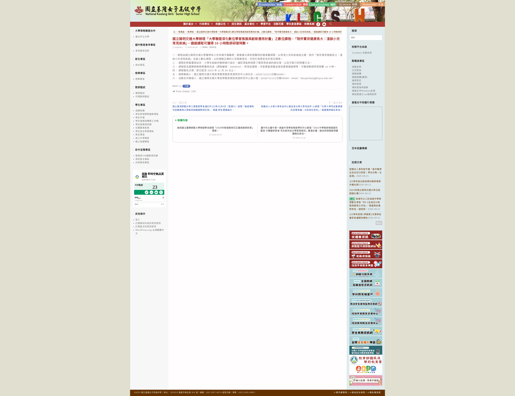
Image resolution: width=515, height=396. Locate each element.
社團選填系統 (142, 128)
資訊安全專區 (142, 159)
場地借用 (356, 84)
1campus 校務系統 (362, 53)
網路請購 (356, 73)
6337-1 (176, 86)
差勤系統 (356, 67)
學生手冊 (140, 117)
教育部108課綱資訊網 (146, 156)
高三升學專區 (142, 138)
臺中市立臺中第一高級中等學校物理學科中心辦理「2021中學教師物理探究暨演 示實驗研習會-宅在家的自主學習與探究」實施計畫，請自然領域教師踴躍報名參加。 (299, 131)
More (379, 223)
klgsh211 (179, 47)
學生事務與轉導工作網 (147, 121)
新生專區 (140, 65)
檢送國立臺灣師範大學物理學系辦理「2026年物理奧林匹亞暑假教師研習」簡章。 (215, 129)
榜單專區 (140, 79)
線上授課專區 (142, 141)
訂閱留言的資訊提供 (145, 226)
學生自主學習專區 (144, 131)
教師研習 (213, 47)
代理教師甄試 (142, 96)
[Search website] (330, 24)
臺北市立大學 (142, 37)
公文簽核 (356, 70)
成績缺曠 (140, 110)
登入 (137, 220)
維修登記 (356, 80)
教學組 (205, 47)
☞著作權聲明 (340, 392)
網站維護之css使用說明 (364, 94)
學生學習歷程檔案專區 (147, 114)
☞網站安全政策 (357, 392)
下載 (186, 86)
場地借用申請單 (360, 87)
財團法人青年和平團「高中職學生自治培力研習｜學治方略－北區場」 (365, 172)
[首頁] (174, 32)
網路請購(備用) (360, 77)
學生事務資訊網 (143, 124)
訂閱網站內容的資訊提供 (148, 223)
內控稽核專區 (142, 162)
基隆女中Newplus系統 (364, 91)
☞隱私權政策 (374, 392)
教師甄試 (140, 93)
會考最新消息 (142, 51)
